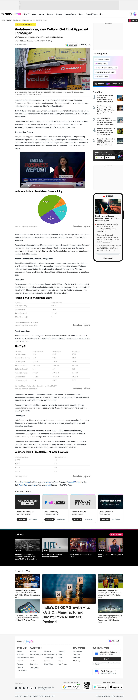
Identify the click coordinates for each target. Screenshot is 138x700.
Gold (25, 485)
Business (50, 14)
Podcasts (76, 658)
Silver (33, 485)
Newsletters (77, 651)
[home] (13, 12)
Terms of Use (27, 696)
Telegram (76, 654)
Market (48, 482)
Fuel (20, 485)
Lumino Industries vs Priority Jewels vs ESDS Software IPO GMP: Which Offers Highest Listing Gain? (27, 594)
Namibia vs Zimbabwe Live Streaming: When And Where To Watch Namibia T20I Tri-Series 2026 (109, 594)
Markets (41, 14)
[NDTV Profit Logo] (25, 641)
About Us (18, 696)
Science (47, 661)
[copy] (89, 45)
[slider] (52, 183)
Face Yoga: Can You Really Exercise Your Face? (52, 555)
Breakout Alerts (23, 658)
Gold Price (33, 664)
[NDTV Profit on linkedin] (27, 688)
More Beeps (108, 258)
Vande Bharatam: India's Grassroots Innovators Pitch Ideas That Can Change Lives (26, 556)
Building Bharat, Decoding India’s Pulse (110, 555)
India (60, 654)
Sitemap (47, 696)
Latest (34, 14)
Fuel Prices (62, 664)
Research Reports (70, 14)
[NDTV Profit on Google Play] (99, 687)
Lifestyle (33, 661)
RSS (53, 696)
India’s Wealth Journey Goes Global (81, 555)
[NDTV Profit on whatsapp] (35, 688)
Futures (20, 664)
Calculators (34, 668)
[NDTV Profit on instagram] (23, 688)
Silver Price (48, 664)
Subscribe (21, 519)
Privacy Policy (38, 696)
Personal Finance (91, 14)
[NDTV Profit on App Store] (115, 687)
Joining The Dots (106, 512)
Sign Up (106, 659)
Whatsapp (76, 661)
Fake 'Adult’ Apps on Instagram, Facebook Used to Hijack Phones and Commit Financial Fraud (27, 618)
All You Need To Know (25, 512)
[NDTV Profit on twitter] (20, 688)
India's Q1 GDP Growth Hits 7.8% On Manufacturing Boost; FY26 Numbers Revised (66, 614)
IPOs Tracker (22, 670)
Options (20, 667)
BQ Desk (23, 41)
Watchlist (20, 654)
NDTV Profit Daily (51, 512)
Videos (61, 661)
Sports (60, 658)
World (32, 658)
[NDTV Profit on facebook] (16, 688)
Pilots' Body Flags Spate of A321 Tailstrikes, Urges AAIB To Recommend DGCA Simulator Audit (110, 619)
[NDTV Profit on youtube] (31, 688)
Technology (48, 658)
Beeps (81, 14)
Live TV (26, 14)
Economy (59, 14)
